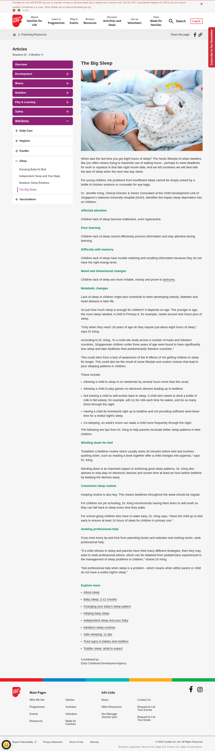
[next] (19, 10)
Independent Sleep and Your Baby (39, 176)
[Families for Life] (18, 21)
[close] (201, 4)
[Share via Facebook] (195, 35)
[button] (27, 54)
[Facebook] (191, 689)
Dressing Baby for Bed (32, 169)
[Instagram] (200, 689)
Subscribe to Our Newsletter (211, 47)
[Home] (14, 35)
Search (181, 21)
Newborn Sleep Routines (34, 182)
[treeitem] (42, 65)
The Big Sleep (27, 189)
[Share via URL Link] (200, 34)
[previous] (14, 10)
